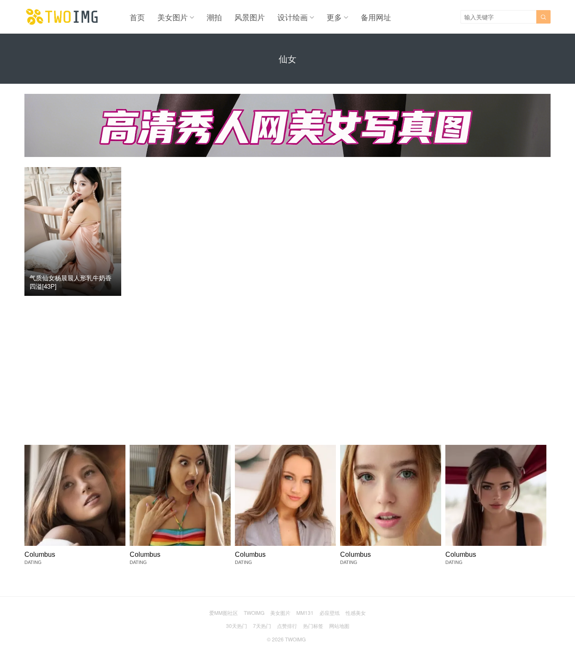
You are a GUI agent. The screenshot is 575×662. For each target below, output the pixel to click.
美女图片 (172, 16)
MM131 (305, 612)
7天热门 (262, 625)
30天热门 (236, 625)
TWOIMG (254, 612)
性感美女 (356, 612)
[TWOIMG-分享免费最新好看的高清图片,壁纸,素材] (62, 16)
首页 (137, 16)
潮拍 (214, 16)
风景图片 (249, 16)
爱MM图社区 (223, 612)
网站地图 (339, 625)
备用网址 (376, 16)
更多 (334, 16)
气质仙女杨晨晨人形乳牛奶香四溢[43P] (70, 281)
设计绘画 (292, 16)
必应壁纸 (329, 612)
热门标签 (313, 625)
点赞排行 (287, 625)
